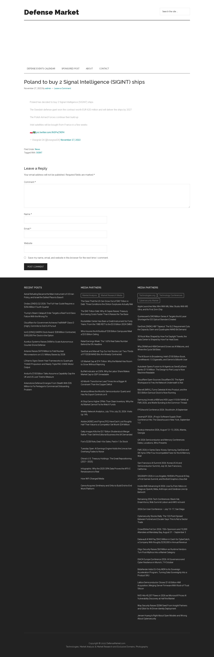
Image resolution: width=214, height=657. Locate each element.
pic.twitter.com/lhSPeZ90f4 (50, 132)
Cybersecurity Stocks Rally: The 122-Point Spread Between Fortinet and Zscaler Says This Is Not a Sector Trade (163, 519)
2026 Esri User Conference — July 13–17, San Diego (161, 509)
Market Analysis (87, 647)
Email (27, 228)
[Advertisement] (107, 42)
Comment (30, 182)
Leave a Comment (62, 88)
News (37, 149)
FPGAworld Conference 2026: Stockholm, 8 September (163, 410)
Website (28, 243)
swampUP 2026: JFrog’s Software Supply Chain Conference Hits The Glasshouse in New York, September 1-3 (164, 420)
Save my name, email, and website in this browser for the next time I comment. (68, 257)
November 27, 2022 (71, 140)
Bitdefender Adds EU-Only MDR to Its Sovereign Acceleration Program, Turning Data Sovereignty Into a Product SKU (162, 572)
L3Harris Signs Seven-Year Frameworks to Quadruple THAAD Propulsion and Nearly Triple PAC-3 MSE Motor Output (49, 364)
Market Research (105, 647)
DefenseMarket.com (116, 643)
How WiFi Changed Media (92, 478)
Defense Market (51, 12)
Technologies (72, 647)
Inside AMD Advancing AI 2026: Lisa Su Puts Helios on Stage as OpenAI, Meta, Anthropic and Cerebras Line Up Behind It (163, 489)
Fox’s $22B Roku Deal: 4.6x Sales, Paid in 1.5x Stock (104, 441)
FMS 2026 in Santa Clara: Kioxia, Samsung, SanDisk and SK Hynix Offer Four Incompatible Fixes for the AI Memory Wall (164, 453)
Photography (142, 647)
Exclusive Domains (126, 647)
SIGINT (39, 152)
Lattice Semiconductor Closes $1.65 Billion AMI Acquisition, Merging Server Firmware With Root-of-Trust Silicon (163, 585)
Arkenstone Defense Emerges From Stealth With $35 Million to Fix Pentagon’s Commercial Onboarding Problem (48, 386)
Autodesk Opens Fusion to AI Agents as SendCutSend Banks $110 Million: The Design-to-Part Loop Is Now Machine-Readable (162, 369)
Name (28, 214)
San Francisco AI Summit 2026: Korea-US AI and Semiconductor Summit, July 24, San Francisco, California (160, 466)
